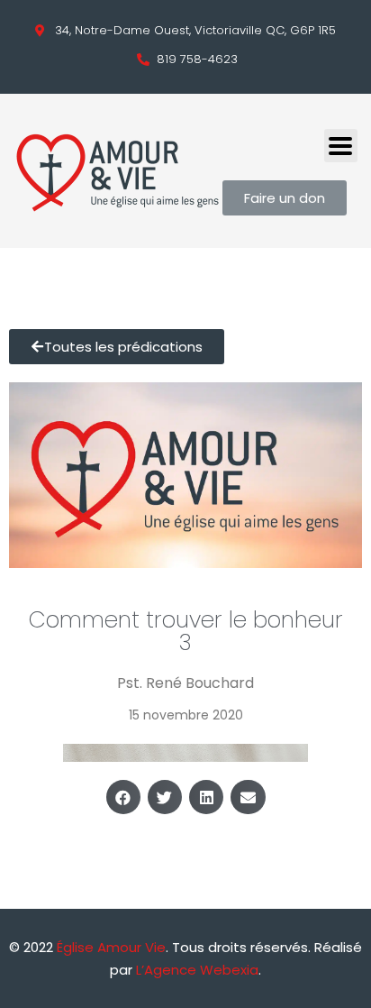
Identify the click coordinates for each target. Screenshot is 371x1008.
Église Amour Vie (111, 947)
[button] (123, 797)
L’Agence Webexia (197, 969)
